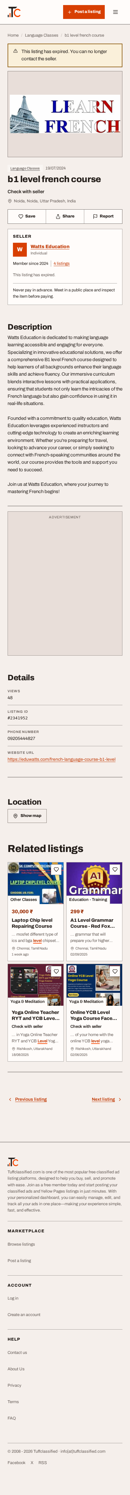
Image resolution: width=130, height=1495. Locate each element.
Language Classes (25, 168)
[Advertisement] (65, 586)
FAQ (12, 1418)
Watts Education (50, 246)
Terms (13, 1402)
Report (107, 216)
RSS (42, 1463)
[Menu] (115, 12)
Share (68, 216)
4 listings (62, 263)
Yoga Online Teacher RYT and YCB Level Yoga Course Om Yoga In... (35, 1021)
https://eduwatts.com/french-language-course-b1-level (61, 759)
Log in (13, 1298)
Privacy (14, 1385)
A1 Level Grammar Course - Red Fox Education (91, 926)
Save (30, 216)
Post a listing (19, 1261)
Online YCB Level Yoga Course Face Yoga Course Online (93, 1018)
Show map (31, 815)
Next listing (103, 1099)
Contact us (17, 1352)
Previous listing (31, 1099)
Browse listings (21, 1244)
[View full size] (65, 114)
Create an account (24, 1315)
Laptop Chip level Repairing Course (32, 923)
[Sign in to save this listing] (56, 869)
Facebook (17, 1463)
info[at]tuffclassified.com (83, 1451)
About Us (16, 1369)
